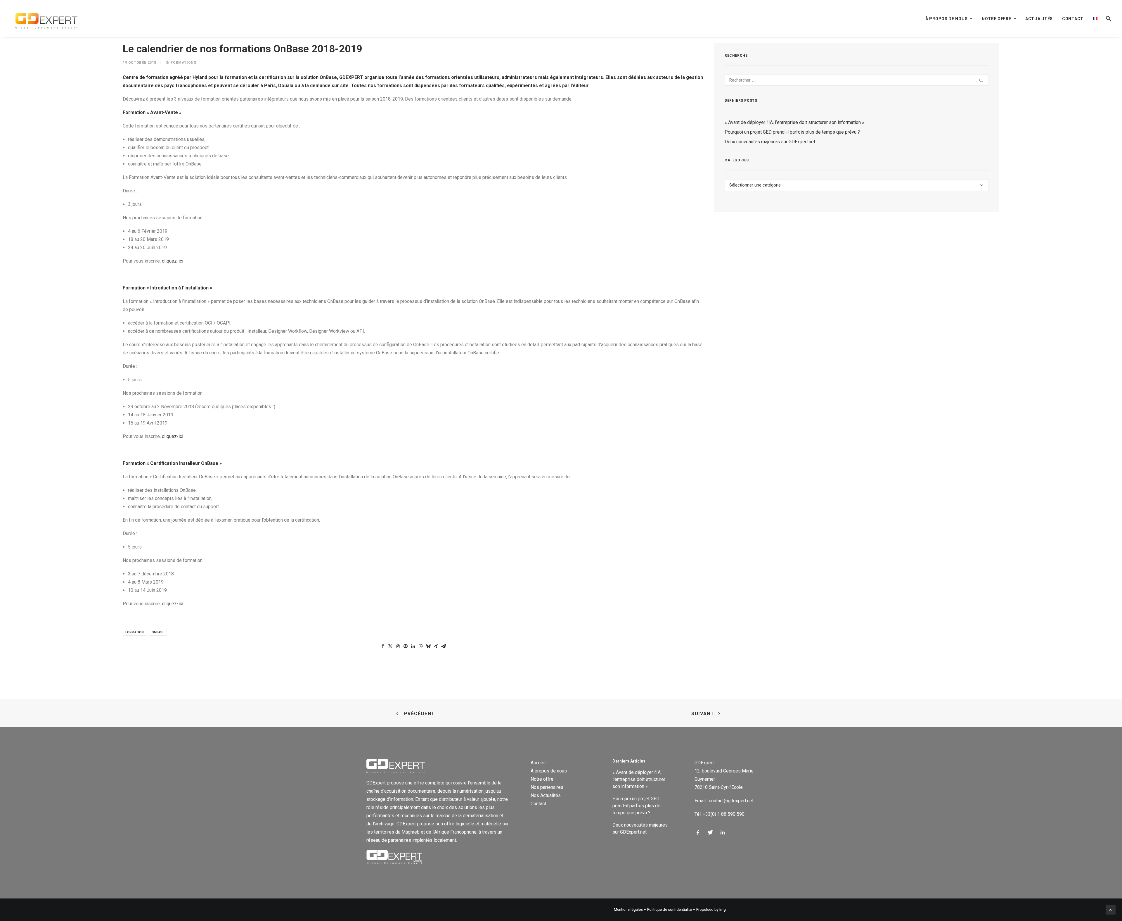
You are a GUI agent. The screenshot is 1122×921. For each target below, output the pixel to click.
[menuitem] (950, 18)
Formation (134, 632)
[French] (1095, 18)
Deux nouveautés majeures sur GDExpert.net (770, 141)
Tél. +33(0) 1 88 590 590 (719, 814)
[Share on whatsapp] (420, 646)
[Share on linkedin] (413, 646)
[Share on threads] (397, 646)
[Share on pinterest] (405, 646)
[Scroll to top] (1111, 909)
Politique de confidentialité (669, 909)
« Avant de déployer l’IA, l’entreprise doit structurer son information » (794, 122)
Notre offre (542, 779)
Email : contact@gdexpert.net (724, 800)
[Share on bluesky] (428, 646)
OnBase (158, 632)
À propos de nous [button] (946, 18)
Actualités (1039, 18)
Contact (1072, 18)
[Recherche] (857, 80)
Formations (183, 63)
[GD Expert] (44, 18)
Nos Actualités (546, 795)
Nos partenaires (547, 787)
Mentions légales (628, 909)
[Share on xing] (435, 646)
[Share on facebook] (382, 646)
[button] (1106, 18)
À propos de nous (549, 771)
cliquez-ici (173, 261)
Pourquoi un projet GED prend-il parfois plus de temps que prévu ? (792, 132)
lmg (722, 909)
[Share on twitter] (390, 646)
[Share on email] (443, 646)
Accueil (538, 762)
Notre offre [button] (996, 18)
